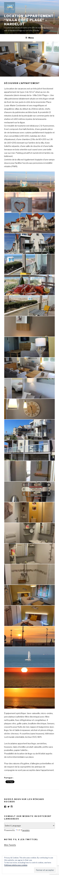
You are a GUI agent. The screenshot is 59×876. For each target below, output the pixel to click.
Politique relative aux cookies (15, 865)
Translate (25, 830)
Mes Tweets (10, 845)
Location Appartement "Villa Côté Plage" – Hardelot (29, 20)
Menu (31, 38)
